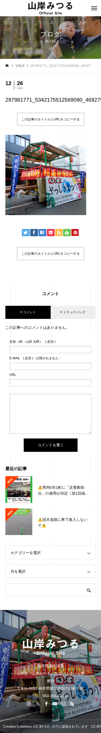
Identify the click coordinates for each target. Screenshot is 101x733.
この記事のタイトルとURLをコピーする (50, 119)
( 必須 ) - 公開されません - (34, 358)
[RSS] (72, 703)
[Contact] (63, 703)
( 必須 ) (32, 341)
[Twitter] (37, 703)
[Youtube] (55, 703)
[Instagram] (29, 703)
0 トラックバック (73, 312)
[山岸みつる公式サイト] (50, 8)
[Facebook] (46, 703)
